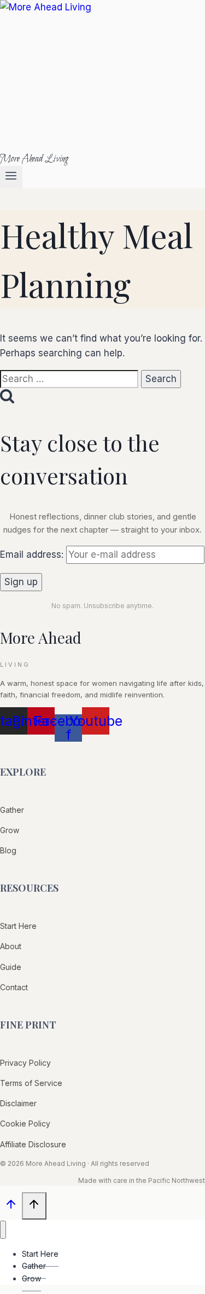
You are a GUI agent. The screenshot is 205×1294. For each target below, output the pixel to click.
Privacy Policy (25, 1062)
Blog (8, 850)
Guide (10, 967)
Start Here (18, 926)
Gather (12, 809)
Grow (9, 830)
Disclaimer (18, 1103)
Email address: (33, 554)
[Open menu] (11, 177)
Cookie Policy (25, 1123)
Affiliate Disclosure (33, 1144)
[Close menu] (3, 1230)
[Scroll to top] (11, 1206)
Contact (14, 987)
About (10, 946)
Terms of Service (31, 1083)
